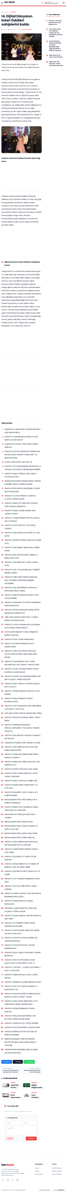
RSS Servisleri (39, 1174)
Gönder (31, 1138)
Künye (37, 1168)
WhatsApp (30, 1061)
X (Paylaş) (18, 1061)
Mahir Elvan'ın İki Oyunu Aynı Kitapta (55, 56)
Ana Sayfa (5, 12)
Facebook (7, 1061)
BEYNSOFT (61, 1190)
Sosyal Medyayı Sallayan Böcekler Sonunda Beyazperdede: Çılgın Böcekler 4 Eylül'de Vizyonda (55, 45)
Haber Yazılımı (45, 1190)
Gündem (13, 12)
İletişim (37, 1171)
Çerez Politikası (56, 1174)
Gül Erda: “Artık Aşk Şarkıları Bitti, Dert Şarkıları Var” (55, 22)
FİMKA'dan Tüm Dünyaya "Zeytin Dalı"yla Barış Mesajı (56, 63)
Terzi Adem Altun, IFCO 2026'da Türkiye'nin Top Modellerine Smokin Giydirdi (55, 32)
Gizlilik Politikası (57, 1168)
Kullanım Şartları (57, 1171)
